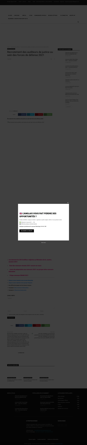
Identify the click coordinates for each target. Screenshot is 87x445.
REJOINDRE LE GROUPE (26, 230)
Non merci (43, 242)
